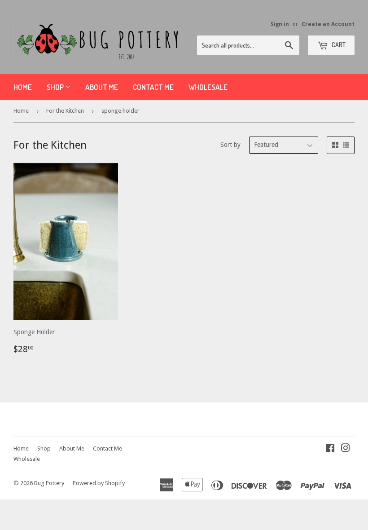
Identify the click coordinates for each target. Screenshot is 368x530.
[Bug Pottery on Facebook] (330, 449)
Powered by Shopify (99, 483)
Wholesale (208, 87)
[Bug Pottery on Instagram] (345, 449)
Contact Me (153, 87)
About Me (101, 87)
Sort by (230, 144)
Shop (56, 87)
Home (22, 87)
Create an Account (328, 24)
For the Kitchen (65, 110)
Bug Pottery (49, 483)
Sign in (280, 24)
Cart (338, 45)
